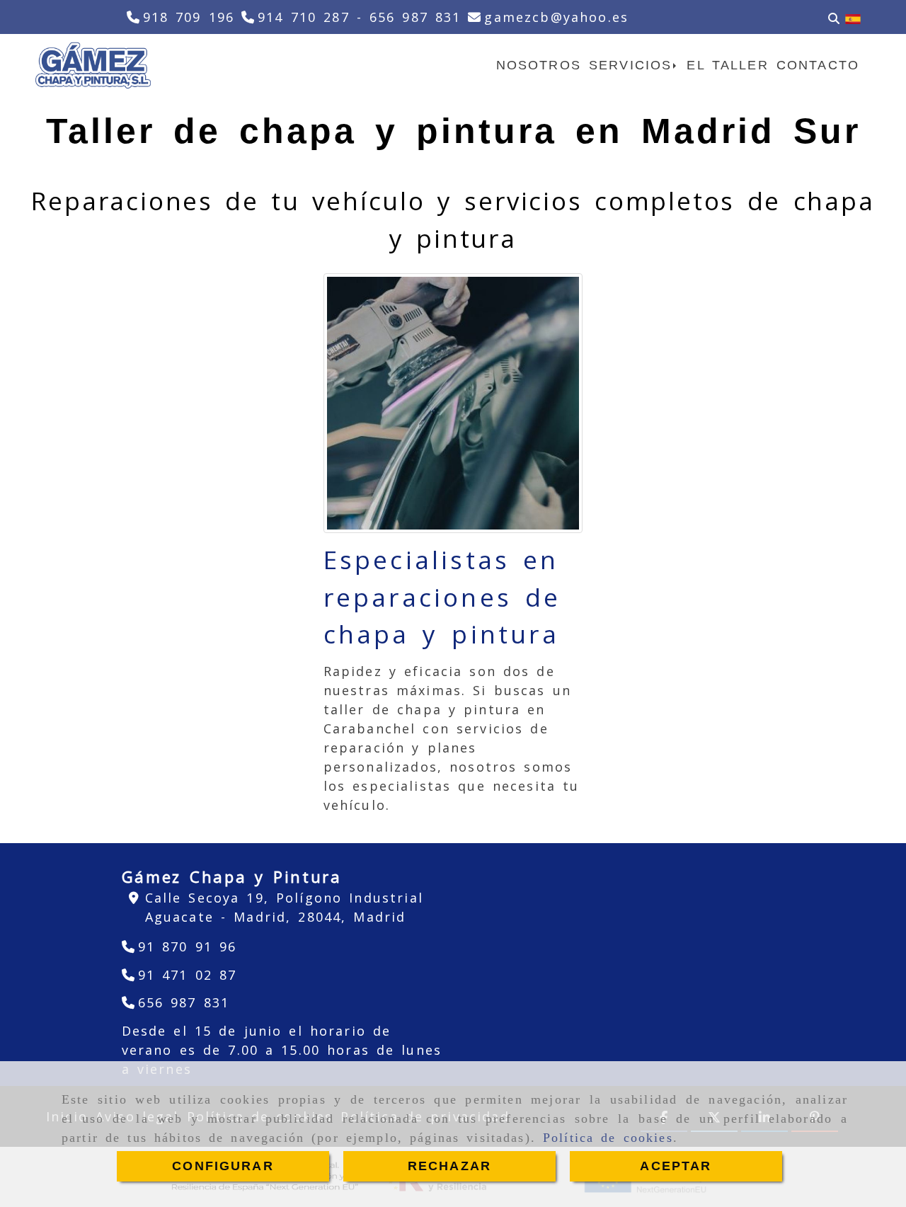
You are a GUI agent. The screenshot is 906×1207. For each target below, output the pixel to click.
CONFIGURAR (223, 1166)
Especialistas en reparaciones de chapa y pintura (442, 597)
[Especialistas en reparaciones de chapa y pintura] (453, 403)
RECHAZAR (449, 1166)
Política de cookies (608, 1138)
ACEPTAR (675, 1166)
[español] (853, 17)
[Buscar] (833, 17)
